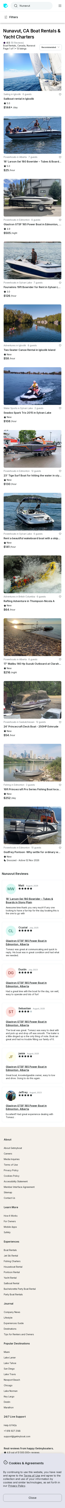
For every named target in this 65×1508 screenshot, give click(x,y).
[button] (9, 45)
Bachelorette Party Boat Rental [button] (20, 1289)
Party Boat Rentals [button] (13, 1294)
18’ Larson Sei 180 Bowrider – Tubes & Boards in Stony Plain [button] (29, 900)
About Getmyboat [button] (13, 1148)
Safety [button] (7, 1232)
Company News (12, 1312)
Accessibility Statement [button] (16, 1181)
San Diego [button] (9, 1368)
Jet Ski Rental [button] (11, 1255)
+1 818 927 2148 (12, 1430)
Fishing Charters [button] (12, 1261)
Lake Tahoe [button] (10, 1363)
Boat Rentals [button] (10, 1250)
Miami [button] (7, 1352)
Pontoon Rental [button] (12, 1272)
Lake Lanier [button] (10, 1357)
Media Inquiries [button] (12, 1159)
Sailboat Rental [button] (11, 1283)
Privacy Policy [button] (16, 1485)
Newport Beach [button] (12, 1379)
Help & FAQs (10, 1425)
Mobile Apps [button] (10, 1227)
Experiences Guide (14, 1323)
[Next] (57, 72)
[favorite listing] (60, 94)
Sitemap (8, 1192)
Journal (8, 1303)
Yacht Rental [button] (10, 1277)
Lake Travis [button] (10, 1374)
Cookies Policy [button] (11, 1175)
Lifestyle (8, 1317)
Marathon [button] (9, 1407)
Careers (8, 1153)
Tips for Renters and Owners (19, 1334)
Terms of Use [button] (32, 1475)
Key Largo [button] (9, 1396)
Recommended (48, 47)
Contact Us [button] (9, 1198)
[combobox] (31, 6)
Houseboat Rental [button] (13, 1266)
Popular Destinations (17, 1343)
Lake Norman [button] (11, 1391)
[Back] (7, 72)
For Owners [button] (10, 1221)
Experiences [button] (11, 1241)
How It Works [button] (11, 1215)
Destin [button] (7, 1402)
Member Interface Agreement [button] (19, 1187)
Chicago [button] (8, 1385)
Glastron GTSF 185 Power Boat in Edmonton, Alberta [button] (26, 942)
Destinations (10, 1328)
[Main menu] (60, 6)
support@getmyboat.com (17, 1436)
